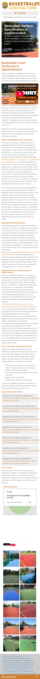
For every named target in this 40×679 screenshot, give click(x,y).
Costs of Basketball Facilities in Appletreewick (18, 671)
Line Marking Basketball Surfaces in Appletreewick (20, 673)
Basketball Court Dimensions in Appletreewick (18, 665)
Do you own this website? (14, 502)
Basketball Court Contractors (12, 656)
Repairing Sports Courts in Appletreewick (16, 669)
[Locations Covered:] (2, 3)
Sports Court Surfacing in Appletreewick (16, 658)
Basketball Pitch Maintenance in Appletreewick (18, 662)
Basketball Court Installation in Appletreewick (18, 660)
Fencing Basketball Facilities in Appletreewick (18, 667)
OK (30, 502)
